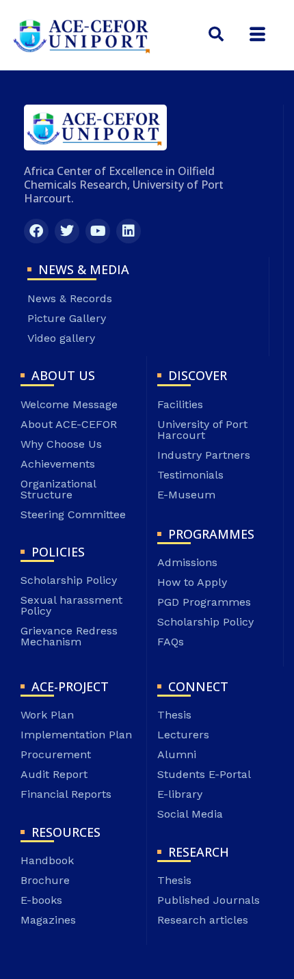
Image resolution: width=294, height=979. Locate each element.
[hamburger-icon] (257, 35)
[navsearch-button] (216, 35)
